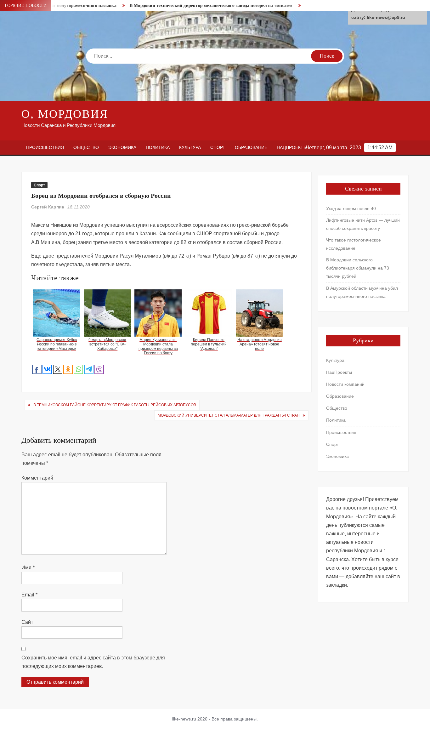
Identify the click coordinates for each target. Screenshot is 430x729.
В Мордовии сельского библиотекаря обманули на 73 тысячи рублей (357, 268)
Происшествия (45, 147)
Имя (28, 567)
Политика (158, 147)
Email (29, 594)
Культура (190, 147)
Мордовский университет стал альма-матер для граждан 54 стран (229, 415)
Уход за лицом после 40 (351, 208)
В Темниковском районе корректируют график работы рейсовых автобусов (114, 405)
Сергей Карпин (47, 206)
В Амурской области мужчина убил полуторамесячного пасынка (362, 292)
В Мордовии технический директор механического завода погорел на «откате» (197, 5)
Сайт (27, 622)
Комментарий (37, 478)
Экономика (122, 147)
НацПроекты (292, 147)
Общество (86, 147)
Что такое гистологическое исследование (353, 244)
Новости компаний (345, 384)
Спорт (217, 147)
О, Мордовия (64, 114)
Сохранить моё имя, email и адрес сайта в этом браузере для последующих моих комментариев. (93, 662)
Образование (251, 147)
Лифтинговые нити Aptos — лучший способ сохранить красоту (363, 224)
